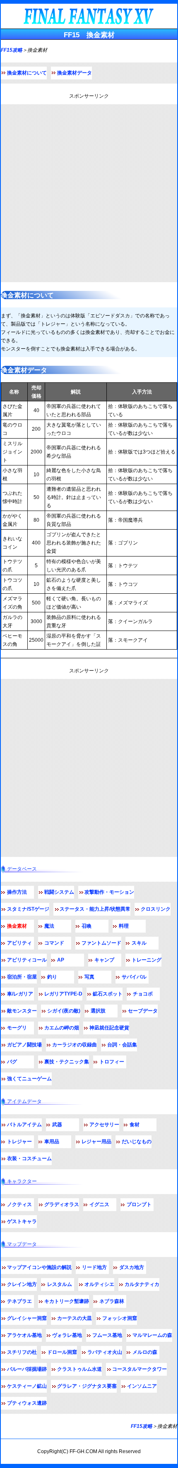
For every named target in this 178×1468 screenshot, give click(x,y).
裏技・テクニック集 (66, 1062)
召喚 (86, 926)
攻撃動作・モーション (109, 892)
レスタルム (59, 1284)
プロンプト (139, 1204)
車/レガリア (20, 994)
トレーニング (146, 960)
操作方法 (17, 892)
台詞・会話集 (122, 1045)
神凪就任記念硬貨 (109, 1028)
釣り (52, 977)
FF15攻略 (11, 50)
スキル (139, 943)
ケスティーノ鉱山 (27, 1386)
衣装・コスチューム (29, 1158)
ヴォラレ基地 (67, 1335)
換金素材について (27, 73)
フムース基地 (107, 1335)
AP (60, 960)
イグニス (99, 1204)
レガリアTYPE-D (63, 994)
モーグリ (17, 1028)
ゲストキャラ (22, 1221)
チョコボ (143, 994)
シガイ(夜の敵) (63, 1011)
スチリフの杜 (22, 1352)
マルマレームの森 (152, 1335)
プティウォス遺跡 (27, 1403)
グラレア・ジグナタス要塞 (87, 1386)
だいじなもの (137, 1141)
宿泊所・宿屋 (22, 977)
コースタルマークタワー (139, 1369)
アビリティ (19, 943)
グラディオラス (61, 1204)
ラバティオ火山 (104, 1352)
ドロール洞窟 (62, 1352)
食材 (135, 1124)
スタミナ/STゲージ (28, 909)
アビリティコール (27, 960)
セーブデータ (143, 1011)
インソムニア (142, 1386)
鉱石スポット (108, 994)
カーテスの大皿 (74, 1318)
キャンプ (104, 960)
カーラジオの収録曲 (74, 1045)
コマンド (54, 943)
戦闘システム (59, 892)
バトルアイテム (24, 1124)
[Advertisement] (89, 193)
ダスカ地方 (131, 1267)
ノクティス (19, 1204)
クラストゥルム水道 (79, 1369)
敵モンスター (22, 1011)
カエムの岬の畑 (61, 1028)
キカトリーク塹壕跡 (66, 1301)
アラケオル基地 (24, 1335)
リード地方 (94, 1267)
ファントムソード (101, 943)
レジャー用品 (96, 1141)
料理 (124, 926)
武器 (57, 1124)
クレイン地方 (22, 1284)
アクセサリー (104, 1124)
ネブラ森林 (111, 1301)
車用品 (51, 1141)
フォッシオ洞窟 (119, 1318)
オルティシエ (99, 1284)
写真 (89, 977)
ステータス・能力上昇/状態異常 (95, 909)
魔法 (49, 926)
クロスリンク (156, 909)
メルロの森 (144, 1352)
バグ (12, 1062)
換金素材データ (74, 73)
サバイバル (134, 977)
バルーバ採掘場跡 (27, 1369)
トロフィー (111, 1062)
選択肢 (98, 1011)
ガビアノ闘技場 (24, 1045)
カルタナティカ (142, 1284)
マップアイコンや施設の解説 (39, 1267)
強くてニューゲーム (29, 1079)
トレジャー (19, 1141)
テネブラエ (19, 1301)
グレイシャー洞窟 (27, 1318)
